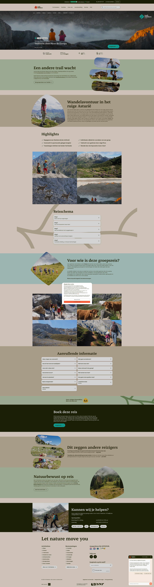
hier (78, 293)
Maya (147, 556)
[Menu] (149, 557)
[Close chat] (151, 557)
